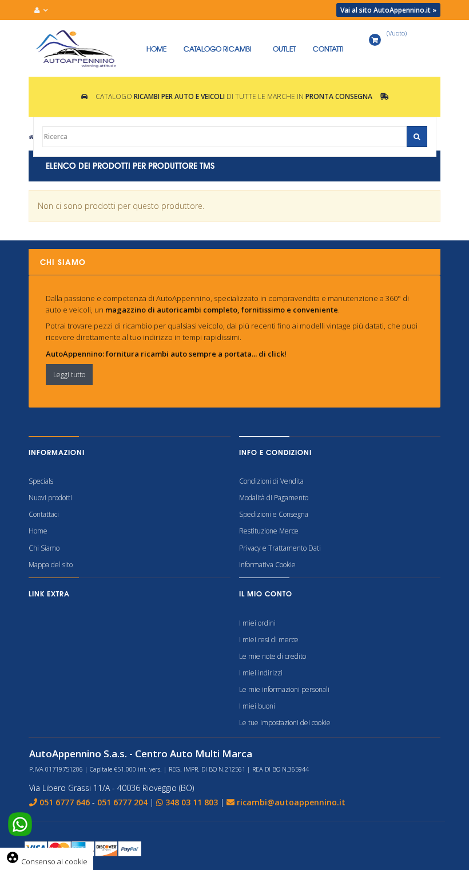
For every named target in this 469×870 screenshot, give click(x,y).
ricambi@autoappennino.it (291, 802)
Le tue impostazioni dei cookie (285, 722)
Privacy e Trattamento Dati (280, 548)
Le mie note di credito (272, 656)
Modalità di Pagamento (273, 498)
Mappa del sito (51, 565)
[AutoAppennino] (83, 49)
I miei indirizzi (261, 673)
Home (38, 531)
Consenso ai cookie (47, 861)
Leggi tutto (69, 374)
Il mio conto (265, 593)
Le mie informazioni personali (284, 689)
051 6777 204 (122, 802)
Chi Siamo (44, 548)
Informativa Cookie (267, 565)
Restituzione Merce (269, 531)
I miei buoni (257, 706)
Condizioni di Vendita (271, 481)
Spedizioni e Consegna (273, 514)
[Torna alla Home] (31, 136)
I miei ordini (257, 623)
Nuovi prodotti (50, 498)
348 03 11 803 (191, 802)
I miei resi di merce (269, 639)
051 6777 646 (64, 802)
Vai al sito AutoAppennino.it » (388, 10)
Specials (41, 481)
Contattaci (44, 514)
